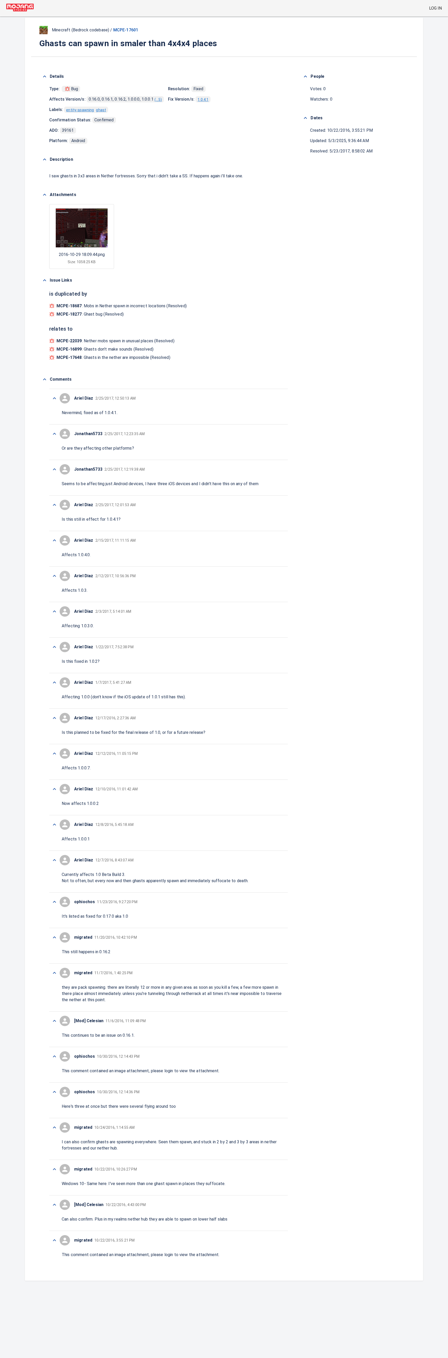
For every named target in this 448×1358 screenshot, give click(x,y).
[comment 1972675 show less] (54, 718)
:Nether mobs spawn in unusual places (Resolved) (115, 340)
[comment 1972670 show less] (54, 902)
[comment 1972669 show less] (54, 937)
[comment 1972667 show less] (54, 1021)
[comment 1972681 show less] (54, 505)
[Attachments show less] (44, 195)
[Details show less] (44, 76)
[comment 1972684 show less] (54, 398)
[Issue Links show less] (44, 280)
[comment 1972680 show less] (54, 540)
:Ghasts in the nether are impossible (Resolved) (113, 357)
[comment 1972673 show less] (54, 789)
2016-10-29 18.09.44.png (82, 254)
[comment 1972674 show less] (54, 753)
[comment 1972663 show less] (54, 1127)
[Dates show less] (305, 118)
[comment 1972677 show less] (54, 647)
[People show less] (305, 76)
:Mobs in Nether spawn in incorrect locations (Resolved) (122, 305)
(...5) (158, 100)
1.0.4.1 (203, 100)
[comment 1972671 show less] (54, 860)
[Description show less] (44, 159)
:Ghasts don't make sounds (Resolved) (105, 349)
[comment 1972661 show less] (54, 1205)
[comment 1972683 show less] (54, 434)
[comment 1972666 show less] (54, 1056)
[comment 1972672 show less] (54, 824)
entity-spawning (80, 110)
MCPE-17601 (125, 29)
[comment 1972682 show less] (54, 469)
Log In (435, 8)
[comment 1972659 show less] (54, 1240)
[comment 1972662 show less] (54, 1169)
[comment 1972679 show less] (54, 576)
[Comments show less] (44, 379)
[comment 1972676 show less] (54, 682)
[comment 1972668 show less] (54, 973)
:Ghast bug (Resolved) (90, 314)
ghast (101, 110)
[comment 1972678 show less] (54, 611)
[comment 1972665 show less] (54, 1092)
